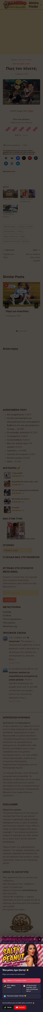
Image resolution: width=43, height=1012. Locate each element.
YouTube (22, 1007)
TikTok (9, 1007)
